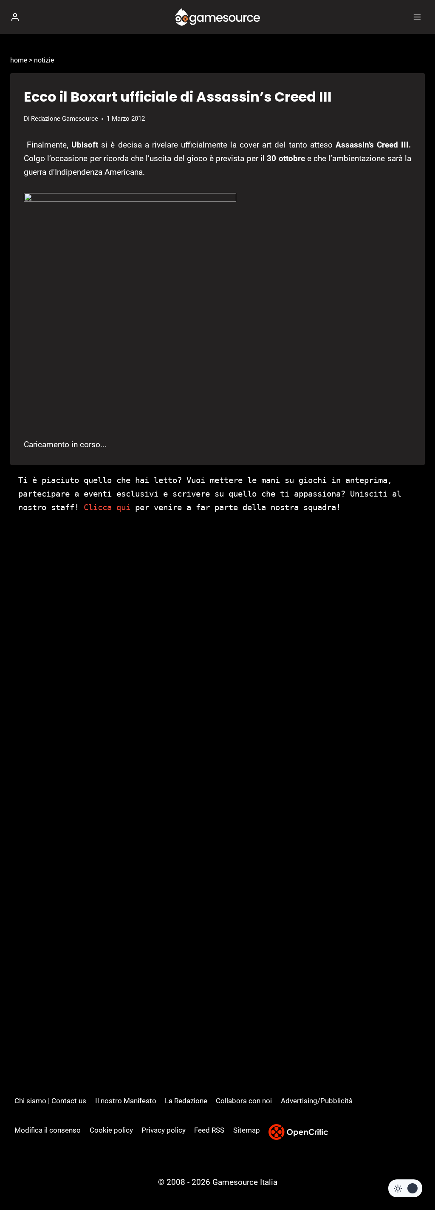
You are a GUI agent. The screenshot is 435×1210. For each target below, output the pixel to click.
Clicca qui (107, 507)
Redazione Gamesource (64, 118)
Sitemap (246, 1130)
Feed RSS (209, 1130)
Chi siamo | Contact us (50, 1100)
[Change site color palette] (405, 1188)
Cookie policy (111, 1130)
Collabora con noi (244, 1100)
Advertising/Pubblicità (317, 1100)
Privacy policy (163, 1130)
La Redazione (186, 1100)
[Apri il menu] (417, 16)
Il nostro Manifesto (125, 1100)
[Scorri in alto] (414, 1178)
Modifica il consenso (47, 1130)
